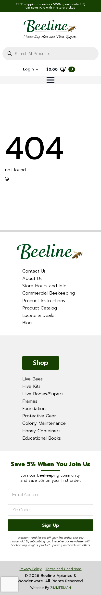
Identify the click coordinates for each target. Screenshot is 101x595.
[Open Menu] (50, 80)
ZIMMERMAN (60, 587)
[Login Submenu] (38, 69)
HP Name (6, 455)
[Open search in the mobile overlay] (50, 54)
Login (28, 69)
